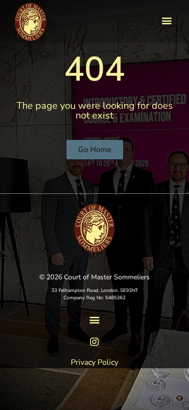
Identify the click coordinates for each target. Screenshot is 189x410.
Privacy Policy (94, 362)
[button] (166, 21)
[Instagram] (94, 342)
